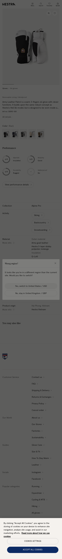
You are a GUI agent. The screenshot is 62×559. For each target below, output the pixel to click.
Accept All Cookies (32, 550)
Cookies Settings (32, 541)
